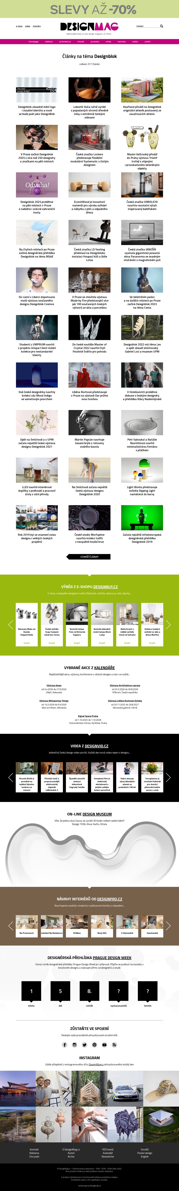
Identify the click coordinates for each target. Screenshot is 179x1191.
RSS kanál (107, 1149)
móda (108, 41)
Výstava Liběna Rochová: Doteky (125, 700)
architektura (65, 41)
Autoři (71, 1153)
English (145, 1156)
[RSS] (114, 1045)
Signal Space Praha (88, 716)
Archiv (71, 1156)
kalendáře (104, 668)
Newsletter (108, 1156)
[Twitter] (84, 1045)
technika (122, 41)
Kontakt (34, 1149)
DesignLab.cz (95, 1185)
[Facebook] (64, 1045)
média (135, 41)
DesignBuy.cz (105, 587)
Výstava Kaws (54, 685)
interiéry (37, 26)
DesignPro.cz (109, 899)
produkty (95, 41)
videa (27, 26)
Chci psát (34, 1156)
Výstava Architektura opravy (125, 685)
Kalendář (108, 1153)
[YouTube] (104, 1045)
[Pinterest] (94, 1045)
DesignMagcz (96, 1064)
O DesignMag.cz (71, 1149)
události (49, 41)
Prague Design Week (112, 958)
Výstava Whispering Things (54, 700)
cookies (114, 1177)
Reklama (34, 1153)
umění (147, 41)
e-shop (19, 26)
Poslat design (144, 1153)
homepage (33, 41)
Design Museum (97, 814)
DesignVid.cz (96, 746)
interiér (80, 41)
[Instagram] (74, 1045)
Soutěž (145, 1149)
